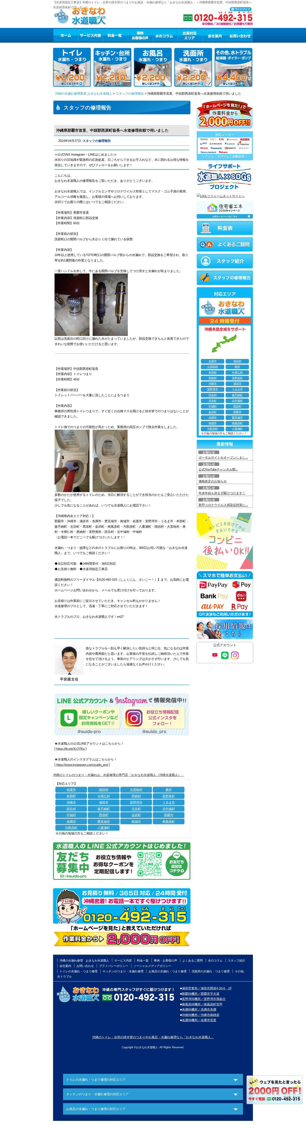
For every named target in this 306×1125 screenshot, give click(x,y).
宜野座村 (168, 796)
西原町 (103, 815)
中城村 (71, 815)
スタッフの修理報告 (130, 93)
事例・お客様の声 (140, 35)
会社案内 (215, 35)
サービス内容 (90, 35)
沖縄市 (71, 802)
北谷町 (136, 809)
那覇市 (168, 815)
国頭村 (103, 789)
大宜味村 (136, 789)
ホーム (65, 35)
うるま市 (168, 802)
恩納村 (136, 796)
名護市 (71, 789)
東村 (168, 789)
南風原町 (168, 821)
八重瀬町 (103, 827)
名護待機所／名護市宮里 (199, 1020)
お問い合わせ (240, 35)
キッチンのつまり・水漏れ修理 (123, 971)
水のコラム (165, 35)
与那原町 (71, 827)
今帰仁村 (103, 796)
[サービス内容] (83, 35)
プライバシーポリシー (113, 966)
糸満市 (71, 821)
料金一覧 (115, 35)
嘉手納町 (103, 809)
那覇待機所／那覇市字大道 (200, 993)
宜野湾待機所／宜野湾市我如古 (204, 999)
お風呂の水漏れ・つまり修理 (168, 971)
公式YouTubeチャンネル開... (218, 469)
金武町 (136, 815)
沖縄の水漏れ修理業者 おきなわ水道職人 (83, 93)
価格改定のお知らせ (213, 481)
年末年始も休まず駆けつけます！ (222, 493)
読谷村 (71, 809)
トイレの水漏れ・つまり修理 (78, 971)
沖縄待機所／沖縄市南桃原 (200, 1015)
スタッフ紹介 (236, 960)
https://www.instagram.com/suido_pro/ (82, 764)
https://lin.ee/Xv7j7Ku (70, 748)
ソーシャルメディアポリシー (152, 966)
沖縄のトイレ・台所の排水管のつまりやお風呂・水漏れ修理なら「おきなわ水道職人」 (153, 1037)
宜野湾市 (136, 802)
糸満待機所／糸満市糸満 (199, 1009)
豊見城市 (103, 821)
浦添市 (103, 802)
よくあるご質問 (192, 960)
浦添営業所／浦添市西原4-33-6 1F (207, 988)
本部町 (71, 796)
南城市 (136, 821)
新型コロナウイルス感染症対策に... (223, 505)
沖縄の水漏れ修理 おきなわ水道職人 (84, 960)
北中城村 (168, 809)
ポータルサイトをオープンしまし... (223, 457)
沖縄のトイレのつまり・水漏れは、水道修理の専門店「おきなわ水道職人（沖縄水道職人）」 (118, 775)
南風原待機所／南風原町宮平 (202, 1004)
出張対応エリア (190, 35)
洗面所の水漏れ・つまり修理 (211, 971)
